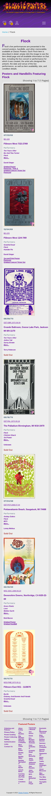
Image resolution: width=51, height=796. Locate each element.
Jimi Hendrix (32, 767)
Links (6, 744)
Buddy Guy (20, 753)
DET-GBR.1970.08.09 (12, 323)
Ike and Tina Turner (11, 153)
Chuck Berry (20, 770)
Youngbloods (42, 782)
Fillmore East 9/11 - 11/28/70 (17, 687)
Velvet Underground (42, 765)
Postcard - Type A (11, 169)
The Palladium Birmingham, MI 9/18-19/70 (24, 426)
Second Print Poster (12, 258)
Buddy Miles (20, 757)
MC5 (5, 521)
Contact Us (8, 746)
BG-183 (7, 139)
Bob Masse (8, 618)
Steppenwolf (43, 754)
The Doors (31, 732)
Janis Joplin (31, 759)
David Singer (9, 163)
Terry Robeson (10, 350)
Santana (42, 743)
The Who (42, 777)
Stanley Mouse (42, 750)
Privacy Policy (9, 732)
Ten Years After (10, 151)
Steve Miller (41, 758)
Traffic (41, 761)
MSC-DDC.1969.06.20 (12, 591)
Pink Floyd (31, 782)
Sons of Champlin (42, 746)
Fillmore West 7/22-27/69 (16, 143)
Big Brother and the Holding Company (22, 739)
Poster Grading (10, 734)
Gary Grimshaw (32, 746)
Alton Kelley (20, 729)
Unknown (7, 445)
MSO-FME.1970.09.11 (12, 682)
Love (6, 609)
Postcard (7, 173)
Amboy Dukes (9, 517)
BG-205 (7, 233)
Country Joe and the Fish (21, 775)
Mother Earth (9, 611)
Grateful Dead (9, 245)
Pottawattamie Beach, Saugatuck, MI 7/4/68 (25, 509)
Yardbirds (42, 779)
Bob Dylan (20, 749)
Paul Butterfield (32, 778)
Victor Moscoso (42, 770)
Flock (6, 156)
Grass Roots (9, 606)
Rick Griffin (41, 736)
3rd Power (8, 438)
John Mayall (31, 771)
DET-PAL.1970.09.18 (12, 421)
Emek (31, 736)
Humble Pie (8, 250)
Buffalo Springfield (22, 762)
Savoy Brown (9, 343)
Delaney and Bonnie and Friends (17, 697)
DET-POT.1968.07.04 (12, 505)
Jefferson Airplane (32, 763)
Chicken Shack (10, 435)
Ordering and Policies (9, 729)
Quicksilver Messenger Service (43, 730)
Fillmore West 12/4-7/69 (15, 238)
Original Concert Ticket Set (14, 171)
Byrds (6, 694)
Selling (6, 739)
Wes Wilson (41, 773)
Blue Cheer (20, 745)
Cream (20, 779)
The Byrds (20, 766)
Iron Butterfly (32, 755)
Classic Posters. (23, 792)
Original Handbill (10, 624)
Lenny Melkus (9, 528)
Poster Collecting (10, 737)
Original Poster (10, 167)
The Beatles (21, 733)
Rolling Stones (42, 740)
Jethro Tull (8, 340)
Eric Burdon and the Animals (32, 740)
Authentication (9, 742)
